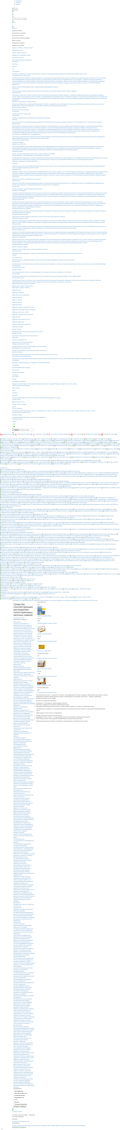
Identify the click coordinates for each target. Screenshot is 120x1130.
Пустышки (23, 342)
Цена (38, 604)
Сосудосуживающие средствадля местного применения (57, 96)
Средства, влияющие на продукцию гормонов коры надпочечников (90, 171)
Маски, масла (35, 260)
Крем (13, 354)
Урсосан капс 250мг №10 (44, 651)
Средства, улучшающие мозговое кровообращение (84, 196)
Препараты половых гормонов (20, 171)
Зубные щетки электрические (80, 280)
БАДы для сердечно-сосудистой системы (23, 307)
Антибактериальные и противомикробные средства (79, 159)
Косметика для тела (17, 264)
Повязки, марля (16, 399)
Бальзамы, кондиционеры (25, 260)
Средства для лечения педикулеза (21, 216)
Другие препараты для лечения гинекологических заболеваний (29, 239)
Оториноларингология (18, 199)
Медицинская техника (18, 372)
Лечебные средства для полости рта (40, 282)
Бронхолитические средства (19, 226)
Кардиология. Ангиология (19, 144)
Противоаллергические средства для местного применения (43, 98)
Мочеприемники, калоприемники (21, 412)
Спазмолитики (27, 114)
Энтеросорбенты (77, 81)
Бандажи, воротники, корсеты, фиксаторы (23, 384)
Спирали (36, 417)
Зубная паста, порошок (52, 354)
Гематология (15, 115)
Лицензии (18, 2)
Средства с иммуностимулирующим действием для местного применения (43, 203)
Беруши (14, 421)
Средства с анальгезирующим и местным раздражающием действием (61, 126)
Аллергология (16, 71)
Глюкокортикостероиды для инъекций (88, 211)
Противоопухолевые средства (85, 166)
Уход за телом (16, 261)
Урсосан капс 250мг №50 (44, 685)
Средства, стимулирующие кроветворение (23, 118)
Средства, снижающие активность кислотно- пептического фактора (82, 83)
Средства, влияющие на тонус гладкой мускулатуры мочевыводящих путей (58, 232)
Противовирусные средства (19, 98)
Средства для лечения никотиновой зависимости (64, 193)
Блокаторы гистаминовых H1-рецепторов (23, 74)
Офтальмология (16, 92)
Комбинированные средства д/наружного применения (26, 126)
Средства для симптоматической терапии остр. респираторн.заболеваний (56, 228)
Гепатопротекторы (17, 78)
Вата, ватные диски (33, 249)
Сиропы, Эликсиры (17, 154)
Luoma (14, 406)
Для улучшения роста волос (62, 260)
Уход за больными (17, 408)
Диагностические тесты (18, 402)
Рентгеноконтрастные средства (20, 109)
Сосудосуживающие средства (32, 207)
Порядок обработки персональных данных (62, 1125)
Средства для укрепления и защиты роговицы (24, 95)
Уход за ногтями (90, 264)
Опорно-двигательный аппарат (20, 140)
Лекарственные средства (32, 600)
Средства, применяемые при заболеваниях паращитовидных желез (61, 173)
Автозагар (26, 264)
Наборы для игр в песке (36, 331)
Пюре (27, 335)
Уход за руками (82, 264)
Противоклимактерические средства (56, 239)
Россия (17, 1102)
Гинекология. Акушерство (19, 237)
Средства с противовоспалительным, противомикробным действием (49, 131)
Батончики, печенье (17, 335)
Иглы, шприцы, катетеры (50, 411)
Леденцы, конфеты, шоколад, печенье (22, 47)
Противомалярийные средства (99, 158)
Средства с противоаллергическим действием (22, 772)
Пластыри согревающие (39, 397)
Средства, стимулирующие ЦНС (61, 196)
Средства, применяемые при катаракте (96, 98)
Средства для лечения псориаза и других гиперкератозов (83, 131)
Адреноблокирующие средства (38, 146)
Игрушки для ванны (17, 331)
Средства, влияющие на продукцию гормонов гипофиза (27, 173)
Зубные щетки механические (49, 280)
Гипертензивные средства (20, 818)
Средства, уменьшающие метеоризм (47, 78)
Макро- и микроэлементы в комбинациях (56, 104)
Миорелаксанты (59, 194)
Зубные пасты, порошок (34, 280)
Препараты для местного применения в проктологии (26, 179)
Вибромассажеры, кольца (27, 417)
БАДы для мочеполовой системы (21, 319)
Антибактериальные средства (20, 244)
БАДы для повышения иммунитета (21, 324)
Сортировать (16, 618)
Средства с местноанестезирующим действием (72, 98)
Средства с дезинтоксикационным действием (30, 189)
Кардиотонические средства (30, 148)
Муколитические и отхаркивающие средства (24, 228)
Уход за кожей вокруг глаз (45, 276)
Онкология (15, 163)
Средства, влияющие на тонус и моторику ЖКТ (23, 637)
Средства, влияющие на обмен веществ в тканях (21, 1016)
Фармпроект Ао (19, 1097)
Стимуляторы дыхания (43, 138)
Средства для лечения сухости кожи (50, 132)
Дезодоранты (27, 253)
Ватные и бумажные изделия (20, 247)
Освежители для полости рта (20, 280)
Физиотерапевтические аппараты (21, 367)
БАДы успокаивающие (18, 322)
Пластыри (15, 395)
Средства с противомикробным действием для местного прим (23, 915)
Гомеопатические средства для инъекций (45, 91)
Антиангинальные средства (71, 146)
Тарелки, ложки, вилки (24, 346)
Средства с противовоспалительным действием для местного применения (58, 183)
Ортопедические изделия (19, 381)
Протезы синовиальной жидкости (68, 211)
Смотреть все (3, 468)
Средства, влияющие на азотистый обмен (90, 232)
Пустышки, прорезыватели (19, 340)
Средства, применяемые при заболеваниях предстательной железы (23, 1051)
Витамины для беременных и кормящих (23, 104)
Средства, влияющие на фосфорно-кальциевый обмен (37, 222)
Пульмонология (16, 224)
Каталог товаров (21, 600)
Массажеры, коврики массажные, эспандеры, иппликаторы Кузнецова (31, 362)
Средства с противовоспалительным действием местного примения (23, 1078)
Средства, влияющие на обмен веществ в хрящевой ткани (67, 222)
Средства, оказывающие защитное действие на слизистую (22, 645)
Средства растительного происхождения (23, 166)
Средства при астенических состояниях (94, 222)
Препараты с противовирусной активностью (79, 158)
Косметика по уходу (17, 411)
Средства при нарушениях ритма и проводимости (82, 148)
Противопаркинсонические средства (43, 196)
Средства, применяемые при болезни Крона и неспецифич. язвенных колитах (52, 81)
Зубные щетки (70, 358)
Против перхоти (44, 260)
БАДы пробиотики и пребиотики (20, 295)
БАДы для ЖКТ (16, 317)
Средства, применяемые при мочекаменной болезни (58, 233)
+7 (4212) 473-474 (17, 1111)
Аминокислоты (22, 60)
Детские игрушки (16, 329)
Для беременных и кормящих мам (21, 348)
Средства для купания (31, 358)
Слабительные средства (76, 78)
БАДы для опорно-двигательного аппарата (23, 309)
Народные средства (17, 151)
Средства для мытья (29, 354)
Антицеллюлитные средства (70, 264)
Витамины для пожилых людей (20, 105)
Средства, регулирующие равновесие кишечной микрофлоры (47, 83)
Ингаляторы (15, 370)
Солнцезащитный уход (18, 267)
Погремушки (26, 331)
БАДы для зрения (17, 302)
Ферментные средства (24, 81)
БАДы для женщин (17, 297)
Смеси (31, 335)
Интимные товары (17, 415)
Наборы (14, 255)
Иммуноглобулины (17, 87)
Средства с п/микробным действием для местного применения (81, 95)
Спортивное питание (17, 57)
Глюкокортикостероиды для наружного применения (26, 132)
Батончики (15, 60)
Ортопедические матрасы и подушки (45, 384)
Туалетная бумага (23, 249)
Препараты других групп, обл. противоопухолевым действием (60, 166)
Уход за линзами (41, 95)
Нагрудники (33, 346)
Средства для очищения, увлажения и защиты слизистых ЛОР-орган (63, 202)
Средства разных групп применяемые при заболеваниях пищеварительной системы (54, 79)
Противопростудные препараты (20, 211)
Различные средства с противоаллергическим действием (50, 74)
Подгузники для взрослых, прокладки (33, 411)
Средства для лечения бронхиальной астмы (61, 226)
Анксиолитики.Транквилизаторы (86, 193)
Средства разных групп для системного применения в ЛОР (24, 964)
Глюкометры (15, 360)
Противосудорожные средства (25, 198)
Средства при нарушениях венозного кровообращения (53, 148)
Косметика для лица (17, 276)
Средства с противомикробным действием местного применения (35, 242)
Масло (22, 354)
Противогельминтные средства (56, 216)
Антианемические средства (42, 118)
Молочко (17, 354)
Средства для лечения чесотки (39, 216)
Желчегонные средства (63, 78)
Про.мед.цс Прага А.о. (21, 1093)
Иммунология (16, 84)
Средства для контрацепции (61, 242)
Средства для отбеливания (64, 280)
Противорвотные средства (29, 78)
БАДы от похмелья (17, 300)
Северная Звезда (20, 1095)
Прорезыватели (16, 342)
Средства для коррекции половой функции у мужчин (87, 233)
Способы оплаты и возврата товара (40, 1125)
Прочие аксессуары (42, 358)
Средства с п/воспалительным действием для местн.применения (89, 96)
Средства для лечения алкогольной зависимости (37, 193)
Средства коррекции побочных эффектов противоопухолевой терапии (24, 872)
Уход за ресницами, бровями (60, 276)
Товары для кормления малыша (21, 344)
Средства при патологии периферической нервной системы (80, 194)
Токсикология (15, 186)
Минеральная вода (17, 50)
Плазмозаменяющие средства (81, 136)
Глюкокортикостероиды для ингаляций (38, 226)
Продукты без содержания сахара (21, 55)
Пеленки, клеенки (52, 358)
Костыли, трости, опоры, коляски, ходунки (68, 411)
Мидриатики (15, 100)
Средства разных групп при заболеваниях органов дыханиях (89, 226)
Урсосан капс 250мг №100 (44, 669)
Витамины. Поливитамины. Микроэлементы (24, 101)
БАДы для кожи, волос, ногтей (20, 312)
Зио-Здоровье (19, 1091)
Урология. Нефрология (18, 229)
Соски (38, 346)
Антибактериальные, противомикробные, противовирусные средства (30, 155)
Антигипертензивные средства (87, 146)
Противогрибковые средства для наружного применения (78, 129)
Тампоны (20, 253)
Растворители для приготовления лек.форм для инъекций (28, 159)
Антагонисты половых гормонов (56, 175)
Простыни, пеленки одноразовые (21, 385)
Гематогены (15, 61)
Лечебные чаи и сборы (48, 154)
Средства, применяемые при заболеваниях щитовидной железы (22, 892)
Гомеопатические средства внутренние (22, 91)
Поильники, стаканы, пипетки (87, 411)
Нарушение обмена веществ (20, 218)
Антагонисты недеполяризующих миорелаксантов (47, 136)
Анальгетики (15, 111)
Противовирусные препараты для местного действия (26, 127)
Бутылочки (15, 346)
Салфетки (15, 249)
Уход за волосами (17, 257)
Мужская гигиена (16, 269)
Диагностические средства (19, 107)
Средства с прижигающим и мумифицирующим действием (47, 129)
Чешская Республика (21, 1104)
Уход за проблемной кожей (30, 276)
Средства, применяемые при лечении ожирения (75, 220)
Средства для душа (64, 253)
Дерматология (16, 123)
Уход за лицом (16, 273)
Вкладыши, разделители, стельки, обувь (66, 384)
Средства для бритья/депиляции (39, 253)
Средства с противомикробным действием (91, 126)
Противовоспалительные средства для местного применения (23, 983)
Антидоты (14, 189)
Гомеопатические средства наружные (66, 91)
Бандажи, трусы (24, 350)
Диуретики (20, 148)
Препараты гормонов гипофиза (97, 175)
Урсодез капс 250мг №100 (44, 634)
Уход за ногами (33, 264)
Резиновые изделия (17, 419)
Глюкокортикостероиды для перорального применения (44, 211)
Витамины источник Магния (36, 105)
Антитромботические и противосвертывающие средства (27, 122)
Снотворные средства (18, 193)
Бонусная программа (79, 1125)
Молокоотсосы (16, 350)
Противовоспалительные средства (21, 129)
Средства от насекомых (55, 264)
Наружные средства (17, 142)
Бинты (14, 390)
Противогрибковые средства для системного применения (27, 158)
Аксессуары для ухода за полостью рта (61, 282)
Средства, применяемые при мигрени (22, 196)
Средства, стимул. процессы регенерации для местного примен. (23, 688)
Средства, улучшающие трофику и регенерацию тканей (82, 127)
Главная (14, 600)
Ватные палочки (43, 249)
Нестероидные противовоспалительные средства (22, 998)
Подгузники (15, 337)
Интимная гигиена (54, 253)
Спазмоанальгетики (17, 114)
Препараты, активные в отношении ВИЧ (54, 159)
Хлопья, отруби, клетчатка (19, 52)
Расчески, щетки (62, 358)
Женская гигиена (16, 251)
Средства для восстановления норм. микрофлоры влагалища (23, 1073)
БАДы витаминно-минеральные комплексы (23, 283)
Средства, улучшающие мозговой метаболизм (24, 161)
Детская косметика (17, 352)
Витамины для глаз (39, 104)
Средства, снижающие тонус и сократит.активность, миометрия (83, 239)
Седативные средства (29, 953)
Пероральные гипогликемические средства (77, 175)
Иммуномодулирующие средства (49, 87)
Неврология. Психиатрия (19, 190)
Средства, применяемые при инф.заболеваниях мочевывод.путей (23, 1060)
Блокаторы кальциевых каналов (20, 146)
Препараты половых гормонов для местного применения (55, 241)
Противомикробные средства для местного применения (66, 205)
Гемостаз (14, 119)
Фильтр (22, 618)
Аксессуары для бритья (76, 253)
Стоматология (16, 180)
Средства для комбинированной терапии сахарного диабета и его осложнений (50, 171)
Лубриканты (42, 417)
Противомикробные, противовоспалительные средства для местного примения (84, 203)
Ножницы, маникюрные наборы (83, 358)
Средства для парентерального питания (23, 136)
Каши (24, 335)
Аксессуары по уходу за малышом (21, 356)
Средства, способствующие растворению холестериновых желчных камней (77, 600)
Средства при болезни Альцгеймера (45, 194)
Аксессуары (30, 342)
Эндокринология (16, 169)
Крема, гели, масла (41, 350)
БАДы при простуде (17, 326)
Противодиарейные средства (23, 79)
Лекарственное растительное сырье (32, 154)
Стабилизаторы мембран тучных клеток (76, 74)
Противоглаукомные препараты (55, 95)
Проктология (15, 176)
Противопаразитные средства (20, 214)
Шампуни (14, 260)
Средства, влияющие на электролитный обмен (49, 220)
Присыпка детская (40, 354)
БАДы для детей (16, 290)
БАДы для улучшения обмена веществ (22, 314)
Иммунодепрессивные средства (31, 87)
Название (40, 606)
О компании (19, 1)
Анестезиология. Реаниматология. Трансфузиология (26, 134)
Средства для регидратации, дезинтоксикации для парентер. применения (22, 801)
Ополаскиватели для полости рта (21, 282)
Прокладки (15, 253)
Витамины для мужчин (97, 104)
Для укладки (51, 260)
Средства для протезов (94, 280)
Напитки (14, 66)
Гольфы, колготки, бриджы (19, 404)
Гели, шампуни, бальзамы (49, 272)
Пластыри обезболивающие (19, 397)
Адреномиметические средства (55, 146)
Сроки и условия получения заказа (21, 1125)
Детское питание (16, 333)
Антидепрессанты (30, 194)
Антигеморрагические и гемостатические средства (88, 122)
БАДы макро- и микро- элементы (21, 287)
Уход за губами (72, 276)
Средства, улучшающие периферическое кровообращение (48, 149)
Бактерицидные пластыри (53, 397)
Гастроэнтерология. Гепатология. (21, 75)
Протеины (29, 60)
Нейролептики (100, 194)
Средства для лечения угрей (68, 132)
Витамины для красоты (85, 104)
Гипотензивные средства (71, 149)
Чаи (13, 69)
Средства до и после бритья (64, 272)
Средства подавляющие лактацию (78, 242)
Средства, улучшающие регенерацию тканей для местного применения (40, 185)
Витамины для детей (72, 104)
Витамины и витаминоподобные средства (55, 105)
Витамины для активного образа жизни (22, 286)
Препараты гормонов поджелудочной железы (36, 175)
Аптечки (14, 379)
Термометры (15, 365)
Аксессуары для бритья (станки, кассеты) (23, 272)
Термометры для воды (18, 358)
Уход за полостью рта (18, 278)
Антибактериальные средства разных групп (55, 158)
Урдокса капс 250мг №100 (44, 616)
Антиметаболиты (39, 166)
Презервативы (16, 417)
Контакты (18, 4)
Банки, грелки (16, 388)
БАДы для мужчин (17, 304)
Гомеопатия (15, 88)
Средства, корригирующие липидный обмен (24, 220)
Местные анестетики (67, 136)
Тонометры (15, 375)
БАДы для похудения (18, 292)
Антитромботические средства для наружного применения (58, 122)
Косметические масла (43, 264)
